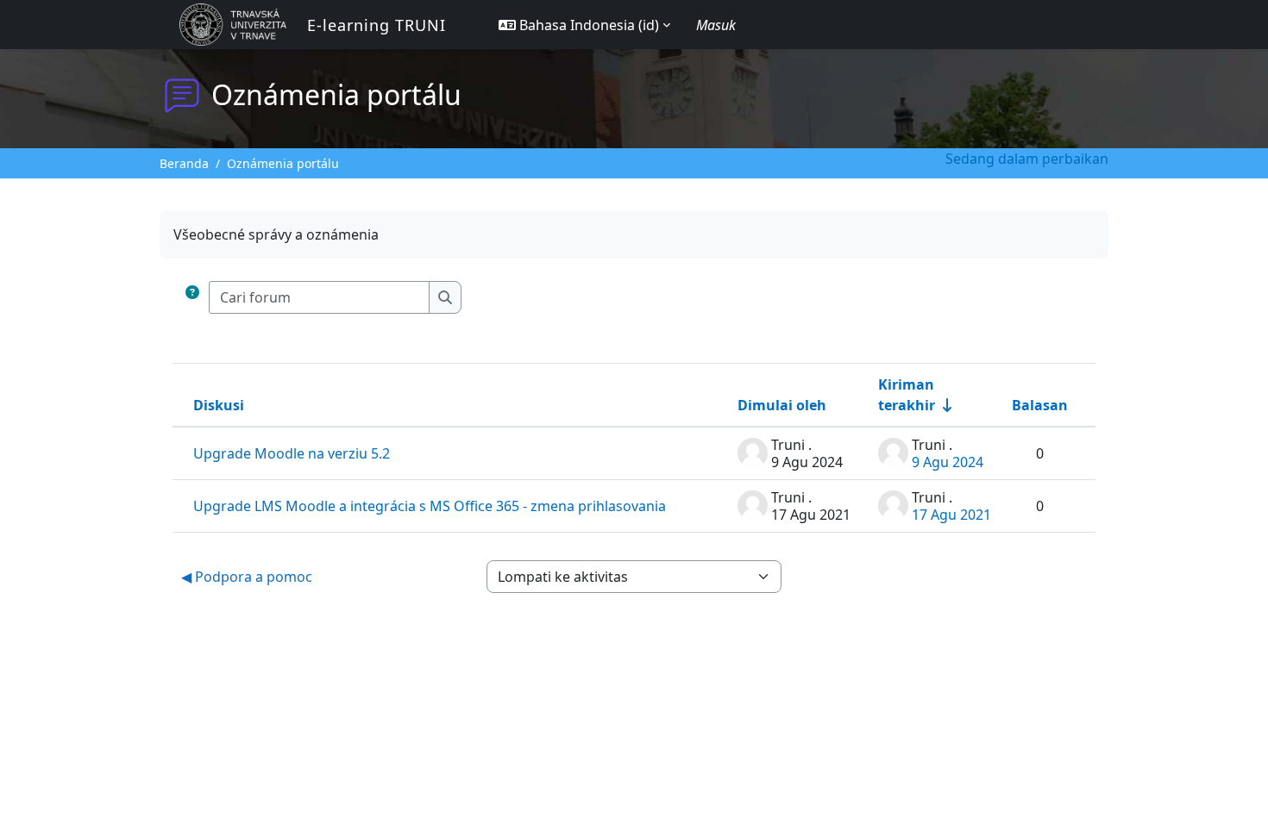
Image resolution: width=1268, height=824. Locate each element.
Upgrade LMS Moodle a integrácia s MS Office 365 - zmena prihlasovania (429, 505)
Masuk (716, 25)
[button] (584, 25)
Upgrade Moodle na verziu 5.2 (291, 453)
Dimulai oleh (782, 405)
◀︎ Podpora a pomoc (246, 576)
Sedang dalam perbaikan (1026, 158)
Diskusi (218, 405)
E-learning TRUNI (376, 25)
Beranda (184, 163)
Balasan (1040, 405)
